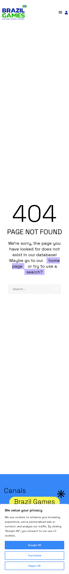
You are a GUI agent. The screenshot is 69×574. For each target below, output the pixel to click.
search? (34, 272)
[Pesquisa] (56, 289)
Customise (34, 555)
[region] (34, 539)
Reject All (34, 565)
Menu (60, 12)
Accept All (34, 545)
